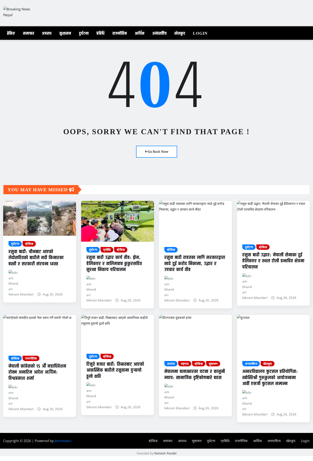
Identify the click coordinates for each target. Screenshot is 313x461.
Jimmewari (63, 440)
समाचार (28, 33)
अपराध (47, 33)
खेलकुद (179, 33)
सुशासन (65, 33)
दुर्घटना (84, 33)
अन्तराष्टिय (159, 33)
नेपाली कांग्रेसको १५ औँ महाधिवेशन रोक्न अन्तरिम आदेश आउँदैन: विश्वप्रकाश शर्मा (37, 372)
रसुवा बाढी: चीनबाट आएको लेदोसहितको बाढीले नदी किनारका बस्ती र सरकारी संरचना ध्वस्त (36, 257)
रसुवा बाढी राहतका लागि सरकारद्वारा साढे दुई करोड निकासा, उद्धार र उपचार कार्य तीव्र (194, 263)
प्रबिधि (100, 33)
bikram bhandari (21, 294)
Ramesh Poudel (165, 453)
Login (200, 33)
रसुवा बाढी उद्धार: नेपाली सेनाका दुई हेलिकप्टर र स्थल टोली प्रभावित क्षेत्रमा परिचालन (273, 261)
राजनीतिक (119, 33)
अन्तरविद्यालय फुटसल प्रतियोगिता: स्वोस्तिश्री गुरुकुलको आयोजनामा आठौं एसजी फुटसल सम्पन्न (270, 377)
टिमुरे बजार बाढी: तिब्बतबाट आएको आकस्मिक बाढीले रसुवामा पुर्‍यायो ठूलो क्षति (115, 370)
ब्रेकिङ (11, 33)
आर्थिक (140, 33)
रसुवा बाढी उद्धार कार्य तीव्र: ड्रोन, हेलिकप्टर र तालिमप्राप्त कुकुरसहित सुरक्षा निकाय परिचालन (114, 263)
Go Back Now (158, 151)
